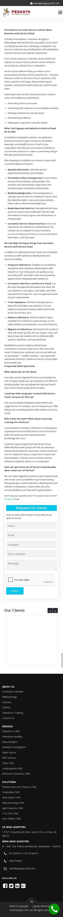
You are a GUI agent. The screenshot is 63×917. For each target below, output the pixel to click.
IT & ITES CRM (10, 813)
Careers (6, 707)
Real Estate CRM (11, 797)
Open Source (9, 752)
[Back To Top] (31, 902)
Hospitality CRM (10, 792)
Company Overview (12, 691)
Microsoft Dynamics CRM (16, 773)
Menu (60, 12)
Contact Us (8, 718)
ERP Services (9, 757)
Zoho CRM (8, 763)
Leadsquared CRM (12, 768)
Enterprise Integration (14, 747)
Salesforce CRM (10, 731)
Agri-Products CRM (12, 808)
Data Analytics (10, 741)
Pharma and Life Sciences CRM (19, 787)
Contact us (9, 499)
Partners (6, 702)
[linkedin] (17, 885)
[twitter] (11, 885)
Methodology (9, 696)
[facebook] (5, 885)
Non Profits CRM (11, 818)
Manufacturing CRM (13, 802)
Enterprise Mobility (12, 736)
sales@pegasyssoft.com (46, 3)
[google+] (23, 885)
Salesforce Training (12, 712)
